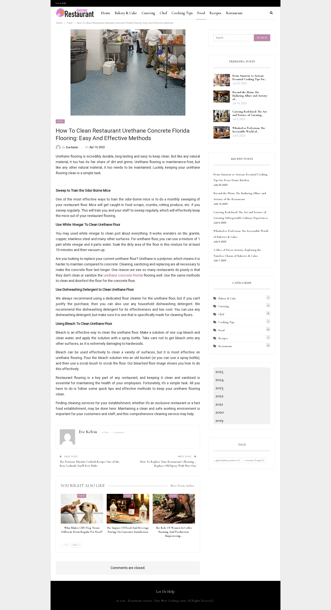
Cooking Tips (182, 13)
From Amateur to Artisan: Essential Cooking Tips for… (249, 77)
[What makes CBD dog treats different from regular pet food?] (82, 509)
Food (201, 13)
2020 (219, 412)
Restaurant (234, 13)
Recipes (215, 13)
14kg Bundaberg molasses (227, 460)
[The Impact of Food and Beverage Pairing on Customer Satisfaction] (128, 509)
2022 (219, 396)
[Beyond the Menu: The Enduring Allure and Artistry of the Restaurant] (221, 96)
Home (105, 13)
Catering (148, 13)
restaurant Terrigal (254, 460)
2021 (219, 404)
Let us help (61, 3)
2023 (219, 388)
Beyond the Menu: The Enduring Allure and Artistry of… (249, 95)
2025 (219, 371)
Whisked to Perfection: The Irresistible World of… (248, 129)
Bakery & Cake (126, 13)
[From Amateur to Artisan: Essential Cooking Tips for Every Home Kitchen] (221, 80)
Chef (163, 13)
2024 (219, 379)
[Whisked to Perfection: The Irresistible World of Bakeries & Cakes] (221, 132)
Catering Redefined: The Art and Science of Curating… (249, 113)
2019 (219, 420)
